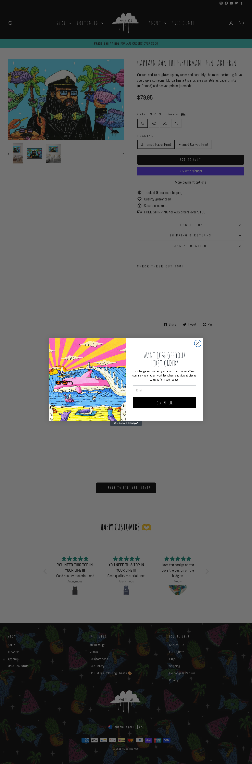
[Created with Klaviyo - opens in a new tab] (126, 423)
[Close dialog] (197, 343)
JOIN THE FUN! (164, 403)
